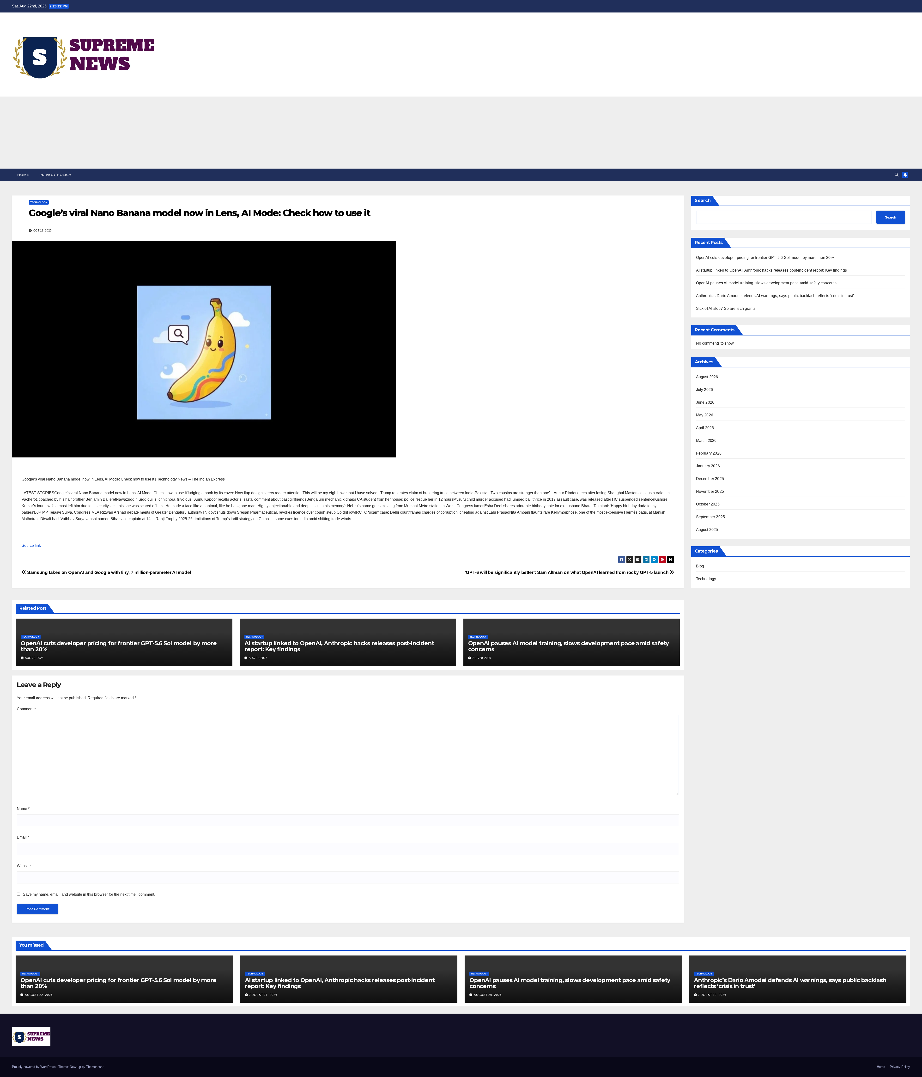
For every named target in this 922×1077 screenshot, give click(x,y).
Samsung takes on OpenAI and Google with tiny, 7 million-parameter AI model (108, 572)
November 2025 (710, 491)
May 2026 (704, 415)
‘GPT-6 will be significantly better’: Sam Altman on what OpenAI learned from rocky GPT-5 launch (567, 572)
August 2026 (707, 377)
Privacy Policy (55, 175)
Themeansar (94, 1067)
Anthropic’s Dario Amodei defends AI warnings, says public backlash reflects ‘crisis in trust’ (775, 296)
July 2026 (704, 390)
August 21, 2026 (263, 995)
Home (23, 175)
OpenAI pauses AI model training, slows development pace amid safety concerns (568, 646)
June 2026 (705, 402)
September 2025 (710, 517)
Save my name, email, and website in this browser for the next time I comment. (89, 894)
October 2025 (708, 504)
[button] (896, 175)
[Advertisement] (461, 132)
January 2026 (708, 466)
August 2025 (707, 530)
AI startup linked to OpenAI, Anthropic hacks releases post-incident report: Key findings (339, 646)
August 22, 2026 (39, 995)
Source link (31, 545)
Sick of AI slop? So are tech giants (726, 308)
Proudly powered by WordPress (34, 1067)
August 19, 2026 (712, 995)
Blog (700, 566)
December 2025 (710, 479)
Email (23, 837)
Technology (38, 202)
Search (703, 200)
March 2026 (706, 440)
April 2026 (705, 428)
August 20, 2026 (488, 995)
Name (23, 809)
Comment (26, 709)
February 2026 (709, 453)
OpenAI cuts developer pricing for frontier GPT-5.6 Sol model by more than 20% (118, 646)
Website (24, 866)
